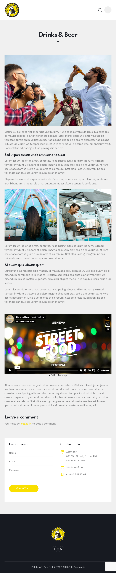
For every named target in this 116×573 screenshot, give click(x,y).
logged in (26, 423)
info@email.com (75, 467)
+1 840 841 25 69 (76, 474)
